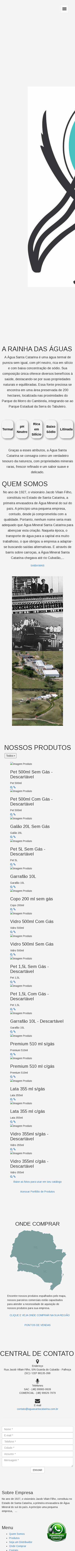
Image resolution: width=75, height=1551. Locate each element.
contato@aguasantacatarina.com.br (37, 1408)
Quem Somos (17, 1533)
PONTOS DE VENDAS (38, 1325)
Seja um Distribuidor (20, 1542)
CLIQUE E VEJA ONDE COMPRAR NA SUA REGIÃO (40, 1315)
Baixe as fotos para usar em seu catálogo (37, 1181)
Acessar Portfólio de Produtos (37, 1191)
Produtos (14, 1538)
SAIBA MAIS (37, 565)
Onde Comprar (17, 1546)
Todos (9, 755)
